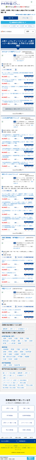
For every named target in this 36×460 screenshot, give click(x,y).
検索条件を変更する (30, 458)
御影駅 (21, 351)
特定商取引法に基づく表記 (7, 447)
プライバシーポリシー (24, 445)
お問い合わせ (17, 447)
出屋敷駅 (16, 354)
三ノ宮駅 (24, 341)
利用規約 (16, 445)
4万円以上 (30, 26)
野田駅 (10, 351)
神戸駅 (4, 343)
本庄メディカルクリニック (10, 174)
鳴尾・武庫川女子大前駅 (9, 356)
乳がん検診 (12, 373)
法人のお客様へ (5, 441)
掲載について (31, 447)
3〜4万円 (22, 26)
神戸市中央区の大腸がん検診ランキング (25, 14)
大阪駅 (4, 338)
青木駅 (10, 359)
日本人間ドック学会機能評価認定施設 (25, 257)
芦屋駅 (27, 338)
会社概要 (24, 447)
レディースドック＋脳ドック (10, 382)
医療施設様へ (22, 441)
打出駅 (4, 359)
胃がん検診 (21, 385)
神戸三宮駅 (25, 349)
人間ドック (12, 329)
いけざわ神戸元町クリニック (10, 118)
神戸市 (31, 437)
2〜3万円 (13, 26)
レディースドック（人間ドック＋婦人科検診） (15, 380)
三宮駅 (4, 365)
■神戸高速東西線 (6, 363)
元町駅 (31, 341)
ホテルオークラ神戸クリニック (11, 51)
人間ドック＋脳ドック (8, 375)
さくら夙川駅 (11, 343)
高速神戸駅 (17, 365)
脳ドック (5, 373)
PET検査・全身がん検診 (9, 385)
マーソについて (8, 445)
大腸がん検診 (18, 437)
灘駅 (19, 341)
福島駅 (16, 351)
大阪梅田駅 (6, 349)
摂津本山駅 (6, 341)
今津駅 (4, 354)
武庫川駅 (23, 354)
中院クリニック (6, 288)
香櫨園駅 (27, 356)
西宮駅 (21, 338)
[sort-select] (30, 31)
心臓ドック (6, 378)
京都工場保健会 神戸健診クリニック (13, 237)
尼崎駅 (19, 343)
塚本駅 (10, 338)
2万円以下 (5, 26)
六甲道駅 (13, 341)
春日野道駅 (28, 351)
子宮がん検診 (29, 385)
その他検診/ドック (22, 329)
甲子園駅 (20, 356)
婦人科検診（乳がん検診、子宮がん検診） (14, 387)
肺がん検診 (23, 382)
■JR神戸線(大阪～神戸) (8, 336)
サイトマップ (18, 449)
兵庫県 (25, 437)
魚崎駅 (16, 359)
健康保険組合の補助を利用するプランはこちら (18, 109)
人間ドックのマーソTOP (6, 437)
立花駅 (16, 338)
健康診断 (5, 329)
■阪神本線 (4, 347)
